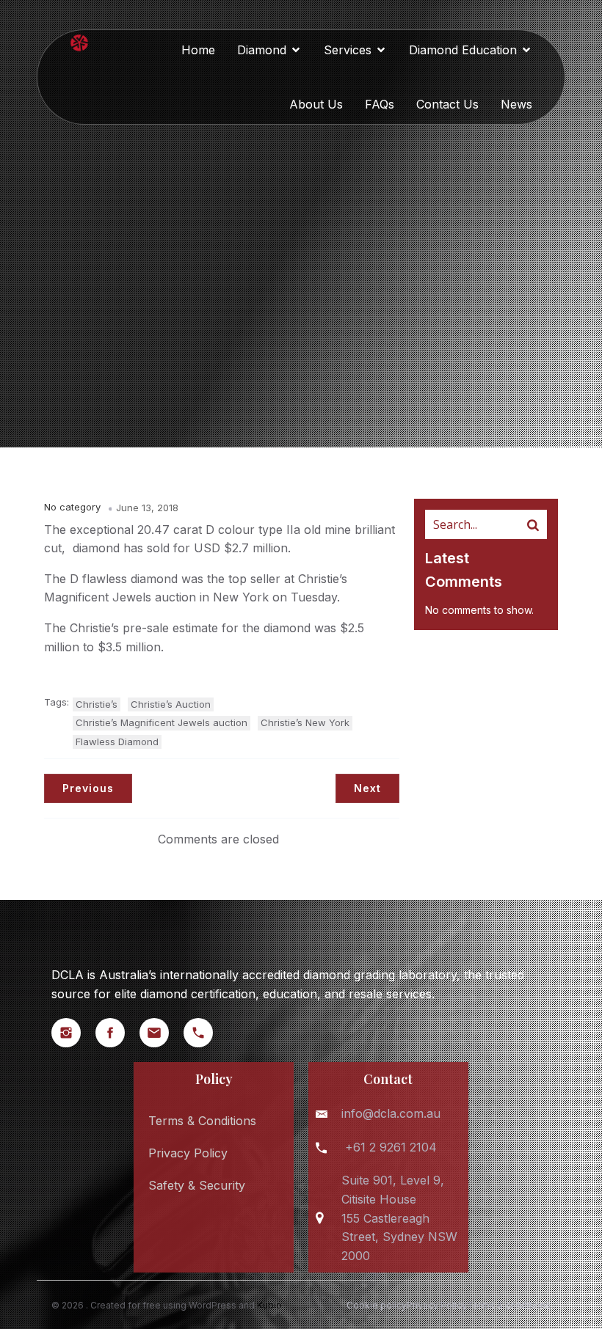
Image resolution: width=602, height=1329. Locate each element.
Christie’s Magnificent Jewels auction (161, 722)
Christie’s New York (305, 722)
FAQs (379, 104)
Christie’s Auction (171, 704)
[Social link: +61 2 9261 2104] (206, 1032)
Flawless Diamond (117, 741)
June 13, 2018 (147, 507)
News (516, 104)
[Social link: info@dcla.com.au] (161, 1032)
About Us (316, 104)
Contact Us (447, 104)
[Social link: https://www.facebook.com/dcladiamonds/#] (117, 1032)
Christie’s (96, 704)
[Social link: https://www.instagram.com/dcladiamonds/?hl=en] (73, 1032)
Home (198, 50)
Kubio (269, 1305)
